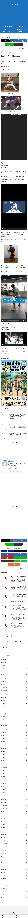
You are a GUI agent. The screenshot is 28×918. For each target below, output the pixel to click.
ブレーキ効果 (4, 52)
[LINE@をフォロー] (18, 471)
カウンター (13, 51)
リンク (18, 408)
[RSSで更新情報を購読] (24, 471)
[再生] (2, 228)
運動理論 (7, 51)
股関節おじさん (11, 461)
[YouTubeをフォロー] (16, 471)
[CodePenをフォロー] (20, 471)
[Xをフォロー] (11, 471)
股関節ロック (11, 52)
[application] (14, 137)
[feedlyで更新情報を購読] (22, 471)
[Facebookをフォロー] (13, 471)
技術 (3, 51)
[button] (18, 44)
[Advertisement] (14, 16)
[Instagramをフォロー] (14, 471)
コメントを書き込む (14, 651)
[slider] (13, 320)
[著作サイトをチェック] (9, 471)
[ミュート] (23, 228)
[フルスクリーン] (25, 228)
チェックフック (20, 51)
